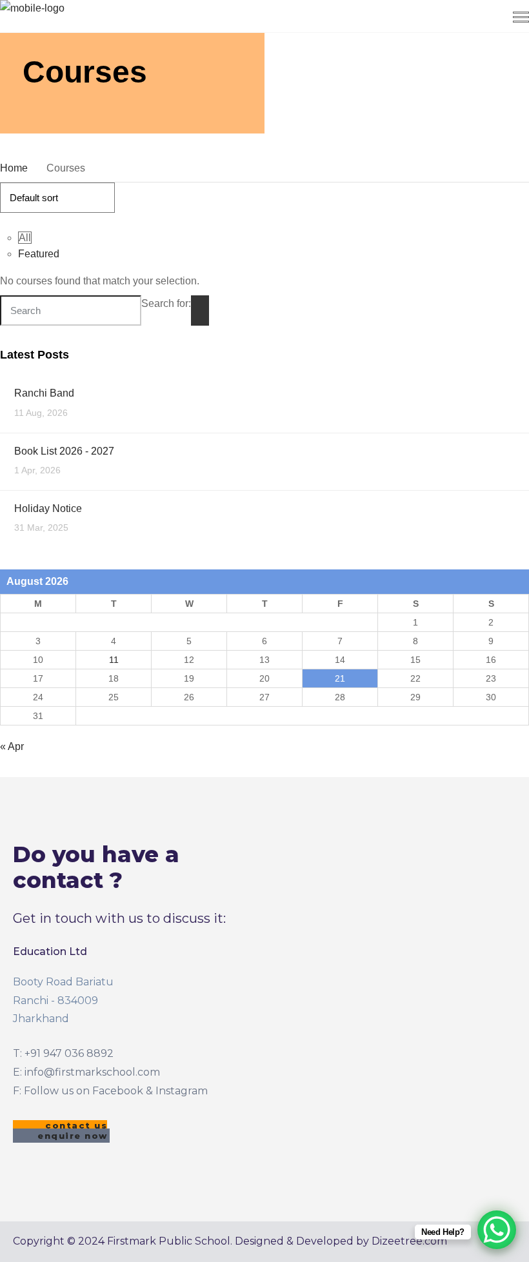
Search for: (166, 303)
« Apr (12, 746)
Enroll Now (358, 21)
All (25, 237)
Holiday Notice (48, 508)
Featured (38, 253)
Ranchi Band (44, 393)
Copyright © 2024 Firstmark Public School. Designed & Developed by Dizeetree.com (230, 1241)
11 (114, 660)
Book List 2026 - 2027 (64, 451)
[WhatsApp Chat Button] (496, 1229)
